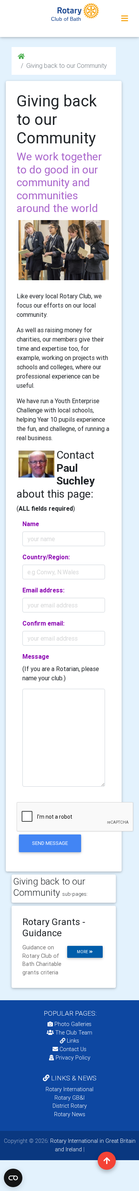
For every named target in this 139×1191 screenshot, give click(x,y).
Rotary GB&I (69, 1097)
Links (73, 1040)
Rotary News (69, 1114)
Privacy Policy (73, 1057)
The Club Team (73, 1032)
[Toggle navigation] (125, 18)
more (83, 951)
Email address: (43, 590)
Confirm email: (43, 623)
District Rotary (70, 1105)
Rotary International (69, 1089)
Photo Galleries (72, 1024)
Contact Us (72, 1049)
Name (30, 524)
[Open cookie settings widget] (13, 1178)
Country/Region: (46, 557)
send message (50, 843)
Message (35, 656)
